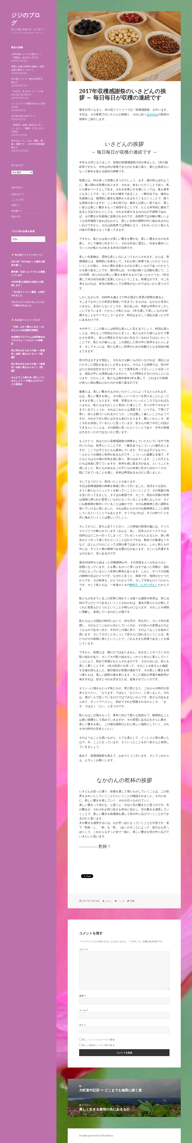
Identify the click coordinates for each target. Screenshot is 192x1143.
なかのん (152, 114)
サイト (82, 1025)
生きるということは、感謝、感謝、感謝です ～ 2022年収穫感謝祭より (28, 144)
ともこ (108, 901)
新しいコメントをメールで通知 (98, 1039)
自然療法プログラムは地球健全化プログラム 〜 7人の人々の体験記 (28, 340)
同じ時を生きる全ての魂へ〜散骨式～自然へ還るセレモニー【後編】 (28, 354)
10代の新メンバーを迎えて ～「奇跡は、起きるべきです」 (26, 55)
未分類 (14, 210)
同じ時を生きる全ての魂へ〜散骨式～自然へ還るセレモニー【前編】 (28, 367)
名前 (82, 995)
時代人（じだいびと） (144, 585)
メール (83, 1010)
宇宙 (13, 205)
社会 (13, 216)
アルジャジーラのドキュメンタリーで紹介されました (28, 303)
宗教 (132, 901)
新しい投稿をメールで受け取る (98, 1045)
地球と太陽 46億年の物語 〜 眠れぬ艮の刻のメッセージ (28, 68)
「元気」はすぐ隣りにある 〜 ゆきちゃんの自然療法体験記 (27, 328)
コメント (83, 949)
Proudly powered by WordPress (96, 1135)
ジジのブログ (25, 18)
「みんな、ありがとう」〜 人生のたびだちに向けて (27, 93)
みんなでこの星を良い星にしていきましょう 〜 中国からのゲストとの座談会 (28, 381)
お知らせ (15, 194)
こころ (14, 199)
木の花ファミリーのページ (29, 254)
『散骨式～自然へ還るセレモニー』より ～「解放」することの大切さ (27, 128)
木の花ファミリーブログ (27, 320)
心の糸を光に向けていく (23, 115)
